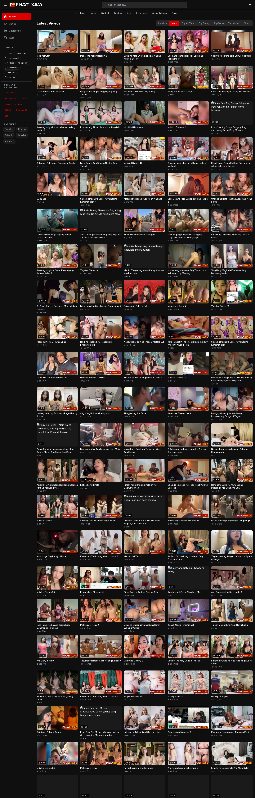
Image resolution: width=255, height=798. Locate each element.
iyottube (10, 63)
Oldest (246, 23)
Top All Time (188, 23)
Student (105, 13)
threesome (141, 13)
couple (8, 110)
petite (24, 98)
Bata (82, 13)
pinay (9, 53)
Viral (129, 13)
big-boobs (10, 92)
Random (162, 23)
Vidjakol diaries (159, 13)
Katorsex (9, 141)
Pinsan (175, 13)
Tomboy (118, 13)
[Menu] (5, 5)
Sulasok (9, 135)
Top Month (233, 23)
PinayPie (9, 129)
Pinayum (22, 129)
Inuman (93, 13)
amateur (19, 104)
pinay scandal (13, 58)
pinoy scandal (13, 67)
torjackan (11, 72)
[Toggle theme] (250, 4)
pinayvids (11, 77)
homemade (21, 110)
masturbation (11, 98)
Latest (174, 23)
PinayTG (22, 135)
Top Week (219, 23)
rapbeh (24, 63)
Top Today (204, 23)
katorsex (22, 53)
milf (6, 116)
